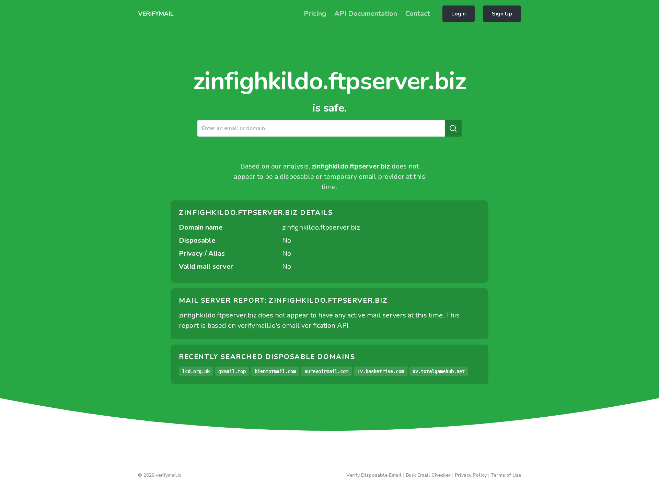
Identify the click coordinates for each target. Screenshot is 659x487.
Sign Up (502, 14)
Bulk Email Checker (428, 475)
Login (458, 14)
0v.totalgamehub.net (439, 371)
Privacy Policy (471, 475)
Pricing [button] (315, 13)
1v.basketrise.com (380, 371)
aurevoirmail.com (326, 371)
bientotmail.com (275, 371)
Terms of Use (506, 475)
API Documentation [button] (365, 13)
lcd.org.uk (196, 371)
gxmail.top (232, 371)
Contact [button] (417, 13)
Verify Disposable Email (374, 475)
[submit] (453, 128)
